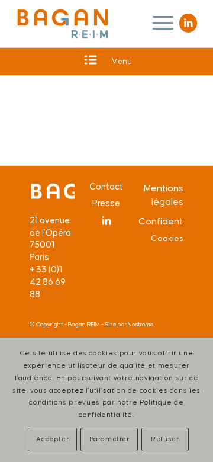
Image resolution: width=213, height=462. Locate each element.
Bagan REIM (84, 325)
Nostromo (141, 325)
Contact (106, 186)
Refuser (165, 439)
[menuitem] (157, 23)
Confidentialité (160, 221)
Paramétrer (109, 439)
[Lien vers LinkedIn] (188, 23)
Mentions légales (163, 195)
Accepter (52, 439)
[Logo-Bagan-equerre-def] (62, 23)
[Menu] (157, 23)
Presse (106, 203)
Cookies (167, 239)
